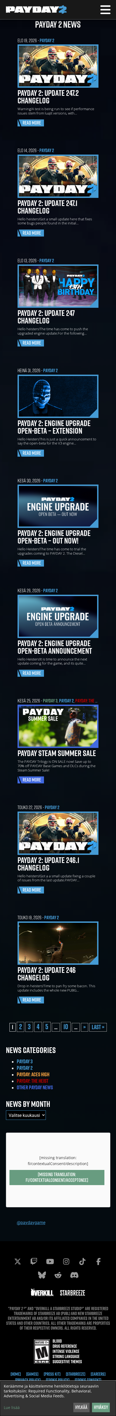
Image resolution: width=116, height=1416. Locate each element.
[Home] (16, 1374)
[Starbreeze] (75, 1374)
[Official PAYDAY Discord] (74, 1275)
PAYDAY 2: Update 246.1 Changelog (48, 863)
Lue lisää (12, 1407)
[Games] (32, 1374)
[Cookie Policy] (57, 1380)
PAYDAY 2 (47, 40)
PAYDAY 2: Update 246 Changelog (47, 973)
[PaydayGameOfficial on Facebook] (98, 1261)
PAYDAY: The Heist (89, 700)
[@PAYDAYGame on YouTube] (50, 1261)
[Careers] (98, 1374)
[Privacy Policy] (27, 1380)
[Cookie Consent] (88, 1380)
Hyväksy (101, 1407)
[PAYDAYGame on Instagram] (66, 1261)
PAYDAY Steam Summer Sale (57, 753)
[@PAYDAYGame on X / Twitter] (17, 1261)
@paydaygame (31, 1222)
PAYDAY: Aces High (33, 1074)
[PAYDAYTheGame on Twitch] (34, 1261)
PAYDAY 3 (50, 700)
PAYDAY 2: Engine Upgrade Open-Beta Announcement (55, 646)
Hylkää (81, 1407)
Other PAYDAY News (35, 1087)
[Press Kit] (52, 1374)
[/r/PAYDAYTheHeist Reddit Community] (58, 1275)
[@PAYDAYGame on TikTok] (82, 1261)
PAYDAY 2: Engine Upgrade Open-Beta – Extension (54, 426)
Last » (98, 1027)
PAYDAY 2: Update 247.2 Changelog (48, 96)
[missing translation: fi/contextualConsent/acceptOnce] (57, 1177)
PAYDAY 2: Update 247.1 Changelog (47, 206)
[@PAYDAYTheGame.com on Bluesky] (42, 1275)
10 (65, 1027)
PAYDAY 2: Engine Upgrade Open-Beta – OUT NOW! (54, 536)
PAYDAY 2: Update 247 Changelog (46, 316)
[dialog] (58, 1398)
